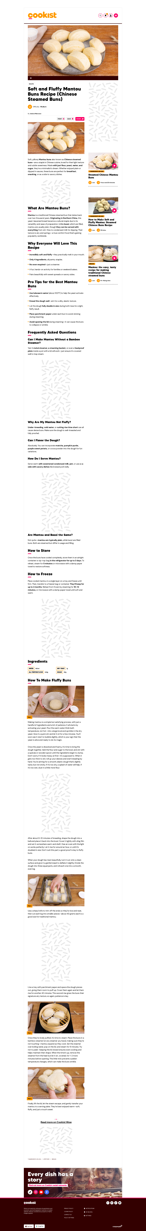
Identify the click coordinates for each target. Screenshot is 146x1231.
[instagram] (35, 1192)
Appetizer (46, 1159)
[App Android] (40, 1226)
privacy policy (68, 1208)
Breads (54, 1159)
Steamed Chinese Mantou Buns (103, 176)
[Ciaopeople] (117, 1226)
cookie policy (68, 1211)
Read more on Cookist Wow (56, 1122)
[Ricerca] (100, 15)
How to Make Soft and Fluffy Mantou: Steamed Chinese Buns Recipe (102, 222)
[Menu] (116, 15)
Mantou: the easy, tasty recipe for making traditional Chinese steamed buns (102, 271)
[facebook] (46, 1192)
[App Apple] (29, 1226)
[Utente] (111, 15)
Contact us (68, 1214)
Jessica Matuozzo (35, 113)
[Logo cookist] (42, 15)
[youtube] (41, 1192)
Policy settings (69, 1217)
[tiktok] (30, 1192)
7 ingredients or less (34, 1159)
